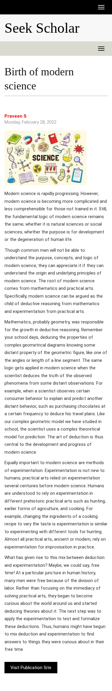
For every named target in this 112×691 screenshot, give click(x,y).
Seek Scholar (41, 27)
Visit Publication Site (30, 667)
